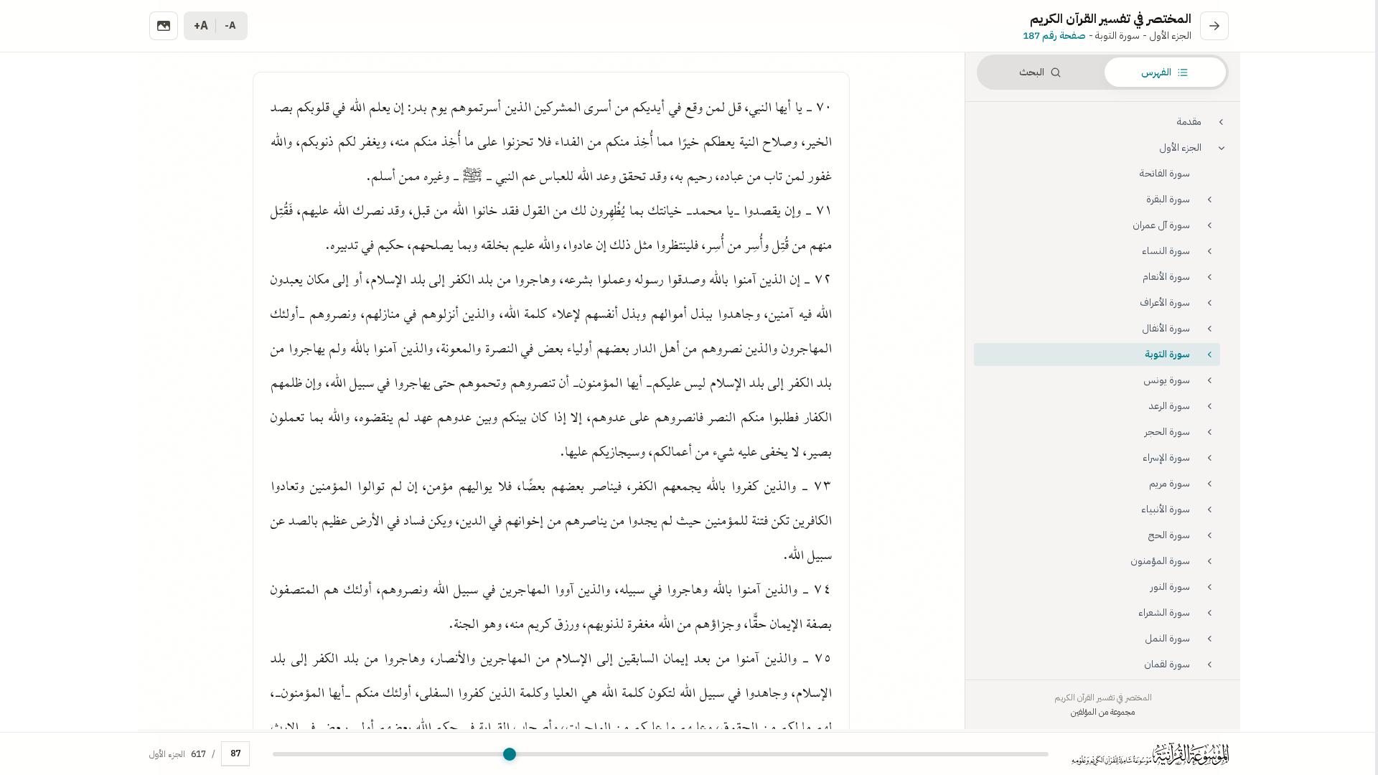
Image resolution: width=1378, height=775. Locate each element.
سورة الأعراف (1165, 302)
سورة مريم (1169, 483)
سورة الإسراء (1166, 457)
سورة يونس (1166, 380)
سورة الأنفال (1166, 328)
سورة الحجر (1167, 431)
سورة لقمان (1167, 664)
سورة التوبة (1167, 354)
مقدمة (1189, 121)
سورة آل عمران (1161, 224)
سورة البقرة (1168, 199)
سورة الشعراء (1164, 612)
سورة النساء (1166, 250)
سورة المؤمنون (1160, 560)
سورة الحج (1169, 534)
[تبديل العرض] (163, 25)
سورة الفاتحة (1165, 173)
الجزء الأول (1180, 147)
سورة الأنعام (1166, 276)
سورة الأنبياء (1165, 509)
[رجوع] (1214, 25)
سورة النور (1170, 586)
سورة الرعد (1169, 405)
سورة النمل (1167, 638)
